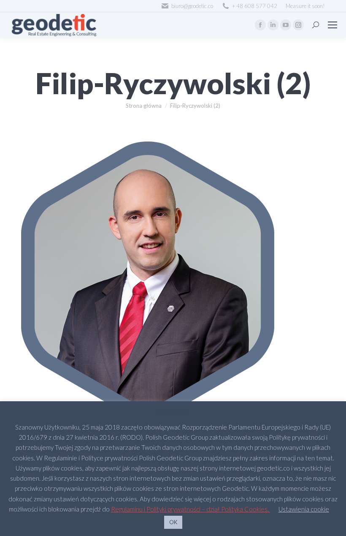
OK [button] (173, 522)
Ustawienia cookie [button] (303, 509)
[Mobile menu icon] (332, 25)
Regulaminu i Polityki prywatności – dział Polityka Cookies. (190, 509)
